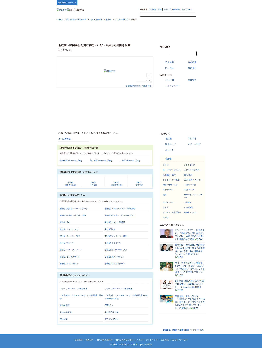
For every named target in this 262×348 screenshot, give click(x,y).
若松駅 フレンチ (67, 243)
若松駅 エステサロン (114, 257)
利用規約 (90, 340)
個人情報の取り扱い (124, 340)
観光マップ (170, 144)
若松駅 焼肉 (65, 222)
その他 (165, 217)
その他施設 (188, 207)
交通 (164, 195)
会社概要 (78, 340)
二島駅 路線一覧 (127, 160)
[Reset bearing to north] (149, 75)
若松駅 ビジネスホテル (70, 257)
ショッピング (189, 165)
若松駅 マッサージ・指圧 (116, 236)
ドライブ (167, 9)
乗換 (160, 9)
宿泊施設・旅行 (169, 175)
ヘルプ (190, 2)
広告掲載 (165, 340)
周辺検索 (152, 9)
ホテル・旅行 (194, 144)
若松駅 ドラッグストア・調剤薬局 (120, 208)
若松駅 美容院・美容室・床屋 (73, 215)
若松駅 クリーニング (69, 229)
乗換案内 (192, 80)
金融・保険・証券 (170, 185)
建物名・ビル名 (190, 212)
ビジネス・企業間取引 (172, 212)
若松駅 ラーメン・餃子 (70, 236)
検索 (201, 14)
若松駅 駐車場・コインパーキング (120, 215)
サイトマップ (200, 2)
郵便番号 (176, 9)
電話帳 (168, 138)
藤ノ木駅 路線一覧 (98, 160)
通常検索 (143, 9)
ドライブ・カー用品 (171, 180)
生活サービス (168, 190)
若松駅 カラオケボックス (116, 250)
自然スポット (168, 202)
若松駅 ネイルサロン (69, 263)
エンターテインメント (172, 170)
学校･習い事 (189, 190)
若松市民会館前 (112, 312)
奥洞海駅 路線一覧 (68, 160)
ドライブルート (172, 86)
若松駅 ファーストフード (71, 250)
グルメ (165, 165)
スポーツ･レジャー (192, 170)
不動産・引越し (190, 185)
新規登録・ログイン (67, 2)
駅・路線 (169, 68)
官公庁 (165, 207)
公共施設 (187, 202)
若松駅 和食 (110, 229)
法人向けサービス (180, 340)
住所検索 (192, 62)
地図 (79, 160)
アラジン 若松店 (112, 319)
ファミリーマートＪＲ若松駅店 (73, 289)
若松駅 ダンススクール (115, 263)
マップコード (186, 9)
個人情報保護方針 (105, 340)
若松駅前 (64, 319)
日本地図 (169, 62)
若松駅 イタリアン (113, 243)
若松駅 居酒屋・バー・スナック (74, 208)
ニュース (169, 150)
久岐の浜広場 (66, 312)
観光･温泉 (188, 175)
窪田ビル (109, 305)
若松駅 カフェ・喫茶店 (115, 222)
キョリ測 (169, 80)
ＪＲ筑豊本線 (64, 139)
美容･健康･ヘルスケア (193, 180)
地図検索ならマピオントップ (175, 2)
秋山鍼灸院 (65, 305)
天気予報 (192, 138)
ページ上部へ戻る (183, 330)
